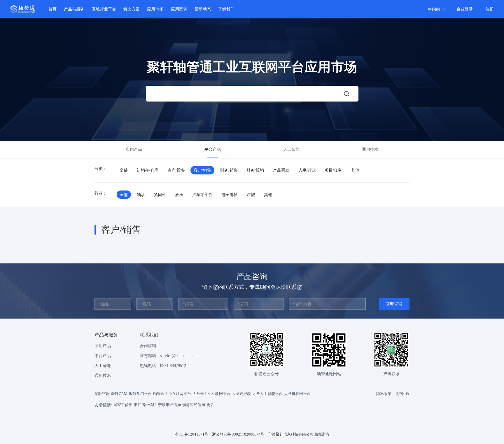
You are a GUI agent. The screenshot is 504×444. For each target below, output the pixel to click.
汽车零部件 (202, 194)
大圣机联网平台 (297, 394)
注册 (490, 9)
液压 (179, 194)
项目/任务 (333, 170)
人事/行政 (307, 170)
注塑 (251, 194)
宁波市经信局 (169, 405)
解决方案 (131, 9)
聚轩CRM (119, 394)
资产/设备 (176, 170)
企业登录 (464, 9)
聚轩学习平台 (140, 394)
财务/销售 (229, 170)
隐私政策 (383, 394)
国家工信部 (122, 405)
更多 (210, 405)
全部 (124, 170)
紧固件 (160, 194)
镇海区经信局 (193, 405)
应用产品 (134, 149)
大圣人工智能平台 (267, 394)
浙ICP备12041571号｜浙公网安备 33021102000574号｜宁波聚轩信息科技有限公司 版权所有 (252, 434)
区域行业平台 (104, 9)
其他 (355, 170)
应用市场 (155, 9)
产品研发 (281, 170)
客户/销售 (202, 170)
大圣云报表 (241, 394)
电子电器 (229, 194)
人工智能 (291, 149)
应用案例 (179, 9)
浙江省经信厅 (145, 405)
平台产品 (212, 149)
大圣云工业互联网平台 (211, 394)
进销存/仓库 (147, 170)
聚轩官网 (102, 394)
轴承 (141, 194)
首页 (52, 9)
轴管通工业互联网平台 (172, 394)
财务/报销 (255, 170)
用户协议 (402, 394)
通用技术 (370, 149)
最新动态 (203, 9)
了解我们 (226, 9)
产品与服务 (74, 9)
